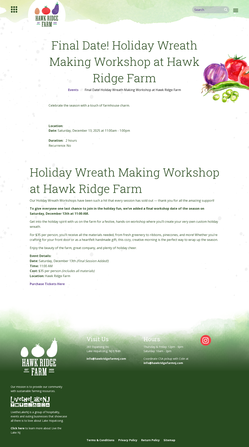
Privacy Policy (127, 440)
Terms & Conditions (100, 440)
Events (73, 90)
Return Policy (150, 440)
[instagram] (205, 340)
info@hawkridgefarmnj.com (106, 358)
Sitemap (169, 440)
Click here (18, 428)
